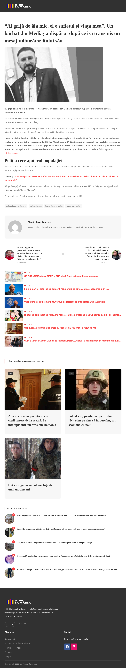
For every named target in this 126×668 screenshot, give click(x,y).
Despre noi (10, 639)
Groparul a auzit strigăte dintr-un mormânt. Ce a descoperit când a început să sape (54, 542)
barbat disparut (36, 206)
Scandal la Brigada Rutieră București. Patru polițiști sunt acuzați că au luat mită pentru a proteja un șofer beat (67, 569)
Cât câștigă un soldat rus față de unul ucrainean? (30, 487)
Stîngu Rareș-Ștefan (73, 206)
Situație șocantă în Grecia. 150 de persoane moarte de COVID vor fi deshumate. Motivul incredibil (61, 515)
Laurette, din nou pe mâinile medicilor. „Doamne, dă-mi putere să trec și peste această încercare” (61, 529)
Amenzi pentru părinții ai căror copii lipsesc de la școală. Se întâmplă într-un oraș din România (32, 420)
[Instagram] (13, 624)
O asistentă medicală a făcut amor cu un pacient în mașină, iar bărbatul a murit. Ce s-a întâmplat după (63, 556)
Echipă (8, 656)
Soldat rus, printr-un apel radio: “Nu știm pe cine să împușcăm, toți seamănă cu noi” (92, 420)
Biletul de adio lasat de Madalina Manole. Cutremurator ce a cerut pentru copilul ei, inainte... (72, 315)
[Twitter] (7, 624)
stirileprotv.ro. (11, 153)
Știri (10, 374)
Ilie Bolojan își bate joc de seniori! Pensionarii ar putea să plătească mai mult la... (67, 289)
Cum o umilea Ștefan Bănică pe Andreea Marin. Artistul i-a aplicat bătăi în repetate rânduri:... (72, 341)
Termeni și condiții (13, 647)
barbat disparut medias (54, 206)
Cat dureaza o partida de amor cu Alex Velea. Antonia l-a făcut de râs (60, 328)
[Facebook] (67, 647)
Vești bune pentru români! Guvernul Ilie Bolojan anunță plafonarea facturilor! (64, 302)
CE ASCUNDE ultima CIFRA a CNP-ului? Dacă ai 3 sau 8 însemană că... (61, 276)
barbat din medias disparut (16, 206)
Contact (8, 652)
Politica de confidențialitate (17, 643)
